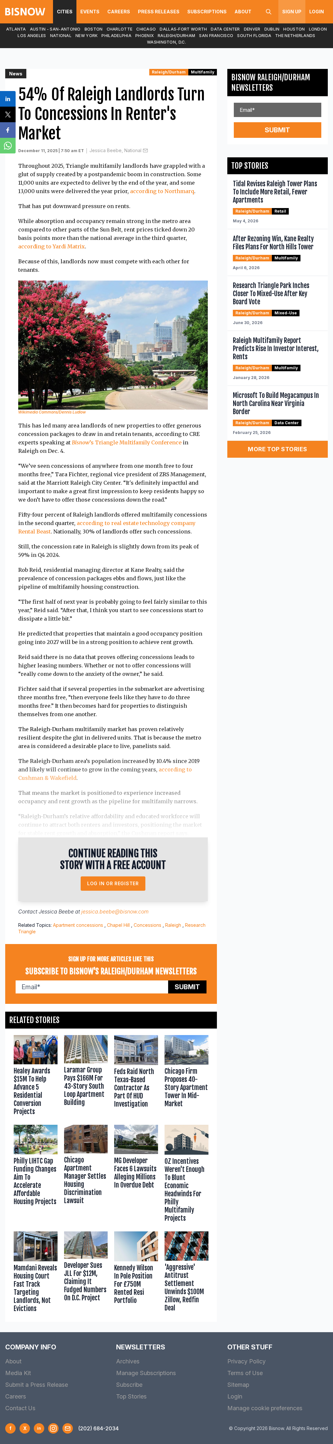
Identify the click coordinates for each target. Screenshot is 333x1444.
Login (316, 11)
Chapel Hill (118, 925)
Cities (65, 11)
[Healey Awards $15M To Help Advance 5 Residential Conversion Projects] (35, 1077)
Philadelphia (116, 35)
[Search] (268, 11)
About (242, 11)
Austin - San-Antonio (55, 29)
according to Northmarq (162, 191)
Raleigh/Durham (176, 35)
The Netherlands (295, 35)
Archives (128, 1361)
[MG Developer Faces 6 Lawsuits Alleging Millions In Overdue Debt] (136, 1175)
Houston (294, 29)
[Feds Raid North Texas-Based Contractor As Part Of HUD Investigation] (136, 1077)
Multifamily (202, 72)
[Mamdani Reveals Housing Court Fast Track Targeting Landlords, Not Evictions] (35, 1273)
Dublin (272, 29)
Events (90, 11)
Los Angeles (32, 35)
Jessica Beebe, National (115, 150)
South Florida (254, 35)
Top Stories (131, 1396)
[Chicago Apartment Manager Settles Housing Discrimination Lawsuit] (86, 1175)
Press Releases (159, 11)
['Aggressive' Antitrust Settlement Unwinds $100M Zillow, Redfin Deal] (186, 1273)
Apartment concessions (78, 925)
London (318, 29)
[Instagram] (53, 1428)
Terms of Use (245, 1373)
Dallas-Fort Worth (183, 29)
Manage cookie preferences (264, 1408)
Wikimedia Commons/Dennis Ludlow (52, 412)
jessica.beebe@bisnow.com (115, 911)
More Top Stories (277, 449)
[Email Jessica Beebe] (145, 150)
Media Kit (18, 1373)
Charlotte (120, 29)
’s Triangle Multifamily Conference (126, 442)
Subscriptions (207, 11)
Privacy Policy (246, 1361)
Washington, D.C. (166, 42)
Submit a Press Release (36, 1384)
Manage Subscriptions (146, 1373)
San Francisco (216, 35)
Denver (252, 29)
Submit (187, 987)
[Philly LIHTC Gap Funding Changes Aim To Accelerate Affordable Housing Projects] (35, 1175)
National (61, 35)
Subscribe (129, 1384)
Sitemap (238, 1384)
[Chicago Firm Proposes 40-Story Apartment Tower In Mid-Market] (186, 1077)
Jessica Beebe (56, 911)
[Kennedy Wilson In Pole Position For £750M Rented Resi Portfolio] (136, 1273)
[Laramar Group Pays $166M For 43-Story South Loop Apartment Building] (86, 1077)
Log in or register (113, 883)
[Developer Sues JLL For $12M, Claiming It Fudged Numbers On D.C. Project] (86, 1273)
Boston (94, 29)
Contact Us (20, 1408)
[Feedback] (67, 1428)
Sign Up (291, 11)
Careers (118, 11)
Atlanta (16, 29)
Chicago (146, 29)
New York (86, 35)
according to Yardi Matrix (51, 246)
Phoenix (144, 35)
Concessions (147, 925)
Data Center (225, 29)
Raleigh (173, 925)
